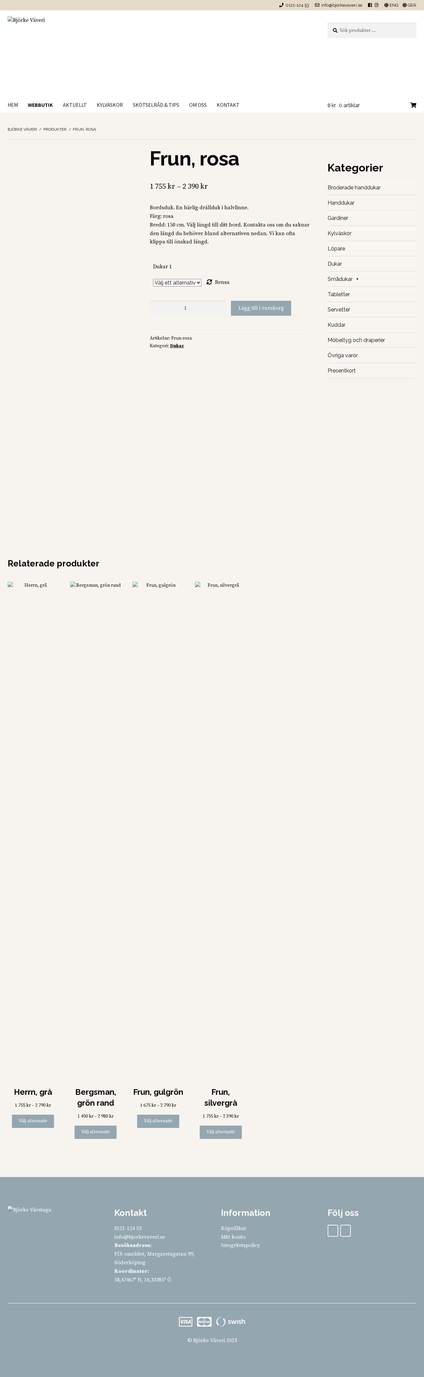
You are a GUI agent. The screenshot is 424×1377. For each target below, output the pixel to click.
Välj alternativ (33, 1121)
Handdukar (341, 203)
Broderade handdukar (354, 187)
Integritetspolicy (240, 1245)
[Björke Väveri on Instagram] (345, 1231)
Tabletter (339, 294)
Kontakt (228, 104)
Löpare (336, 248)
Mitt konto (233, 1237)
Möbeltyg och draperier (356, 340)
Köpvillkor (233, 1228)
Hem (13, 104)
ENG (393, 5)
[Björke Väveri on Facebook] (333, 1231)
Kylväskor (110, 104)
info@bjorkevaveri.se (341, 5)
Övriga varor (343, 355)
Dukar (177, 346)
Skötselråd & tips (156, 104)
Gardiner (338, 218)
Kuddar (336, 325)
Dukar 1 (162, 266)
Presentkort (342, 370)
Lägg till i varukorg (261, 308)
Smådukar (340, 279)
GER (411, 5)
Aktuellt (75, 104)
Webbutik (40, 104)
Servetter (339, 309)
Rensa (222, 282)
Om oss (198, 104)
